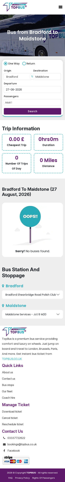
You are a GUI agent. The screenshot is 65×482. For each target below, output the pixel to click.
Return (30, 63)
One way (14, 63)
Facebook (14, 450)
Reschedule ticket (12, 424)
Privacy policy (22, 477)
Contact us (8, 378)
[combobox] (18, 76)
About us (7, 372)
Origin (7, 70)
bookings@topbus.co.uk (22, 444)
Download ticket (12, 411)
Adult (8, 102)
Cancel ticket (10, 418)
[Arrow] (32, 76)
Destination (40, 70)
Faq (10, 477)
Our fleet (7, 391)
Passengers (11, 96)
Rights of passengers (43, 477)
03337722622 (16, 438)
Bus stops (8, 385)
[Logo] (15, 7)
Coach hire (8, 397)
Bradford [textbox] (12, 77)
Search (32, 111)
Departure (10, 83)
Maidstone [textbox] (42, 77)
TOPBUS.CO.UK (12, 359)
